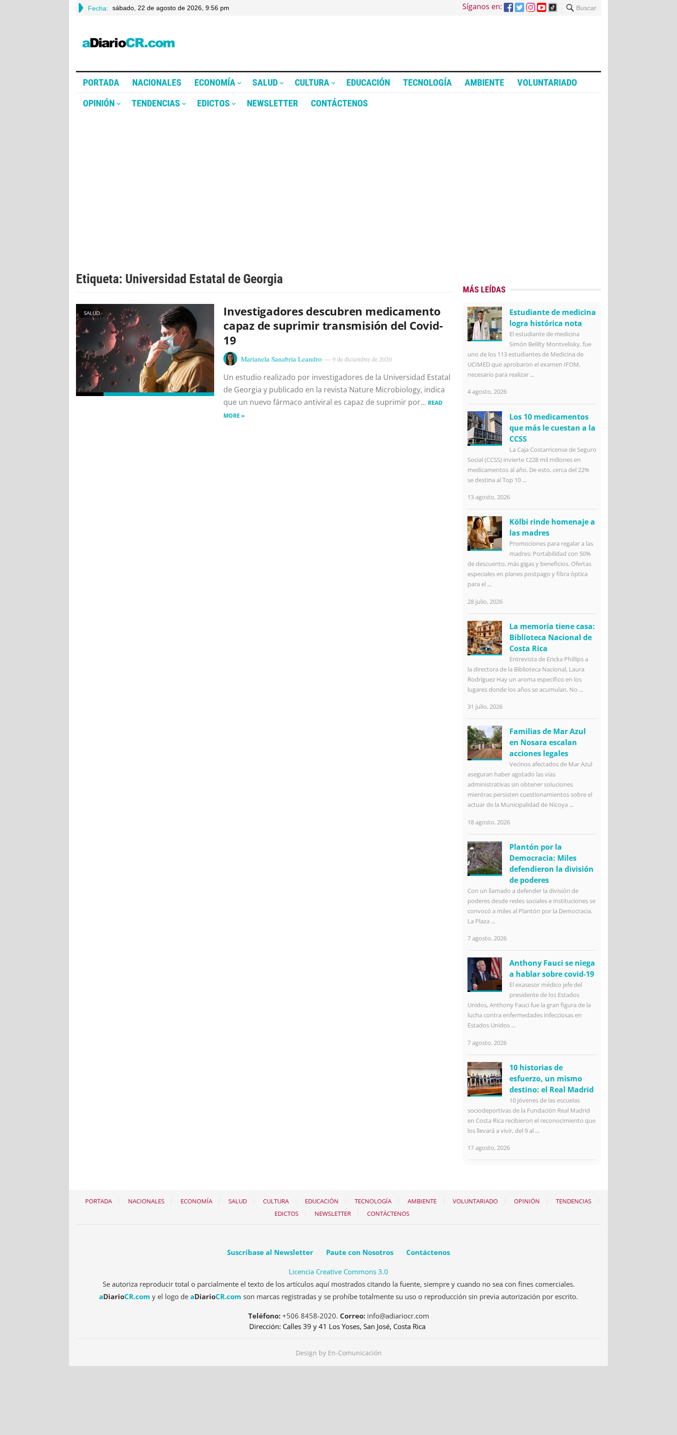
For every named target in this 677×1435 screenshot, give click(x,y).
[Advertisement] (338, 182)
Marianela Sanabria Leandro (281, 358)
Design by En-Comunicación (339, 1352)
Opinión (99, 103)
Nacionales (156, 82)
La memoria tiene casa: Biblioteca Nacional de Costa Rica (552, 637)
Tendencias (156, 103)
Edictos (213, 103)
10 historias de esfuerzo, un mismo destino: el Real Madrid (551, 1078)
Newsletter (272, 103)
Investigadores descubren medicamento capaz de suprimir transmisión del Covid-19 (333, 325)
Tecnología (427, 82)
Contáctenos (339, 103)
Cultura (312, 82)
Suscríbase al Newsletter (270, 1252)
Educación (368, 82)
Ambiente (484, 82)
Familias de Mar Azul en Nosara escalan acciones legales (547, 742)
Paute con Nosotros (359, 1252)
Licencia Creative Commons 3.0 (338, 1271)
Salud (265, 82)
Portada (101, 82)
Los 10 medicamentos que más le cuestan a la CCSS (552, 428)
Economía (214, 82)
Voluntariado (547, 82)
